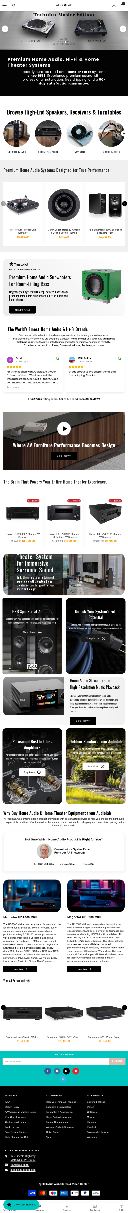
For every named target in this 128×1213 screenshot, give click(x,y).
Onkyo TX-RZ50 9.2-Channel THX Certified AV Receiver (63, 535)
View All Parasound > (20, 981)
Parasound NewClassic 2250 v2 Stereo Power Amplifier (24, 1037)
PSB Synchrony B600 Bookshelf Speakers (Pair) (105, 231)
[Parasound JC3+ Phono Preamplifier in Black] (105, 1012)
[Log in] (114, 5)
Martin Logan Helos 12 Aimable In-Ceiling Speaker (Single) (64, 231)
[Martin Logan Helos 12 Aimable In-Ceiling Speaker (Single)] (64, 204)
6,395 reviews (91, 399)
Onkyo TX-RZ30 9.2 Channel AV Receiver (23, 535)
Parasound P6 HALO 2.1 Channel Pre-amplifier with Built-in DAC (65, 1037)
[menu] (4, 6)
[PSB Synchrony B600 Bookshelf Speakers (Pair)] (105, 204)
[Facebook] (47, 1071)
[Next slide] (123, 28)
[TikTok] (66, 1071)
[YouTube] (75, 1071)
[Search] (14, 6)
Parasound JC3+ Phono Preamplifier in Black (106, 1037)
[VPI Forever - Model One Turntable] (22, 204)
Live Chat (67, 864)
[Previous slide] (5, 28)
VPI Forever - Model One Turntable (23, 231)
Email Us (87, 864)
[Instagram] (57, 1071)
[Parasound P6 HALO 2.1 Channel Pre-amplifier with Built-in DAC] (64, 1012)
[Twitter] (63, 1079)
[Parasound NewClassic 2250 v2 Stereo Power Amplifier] (22, 1012)
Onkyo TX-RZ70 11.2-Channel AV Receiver (105, 535)
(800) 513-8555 (44, 864)
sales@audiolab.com (23, 1169)
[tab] (59, 42)
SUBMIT (117, 1061)
